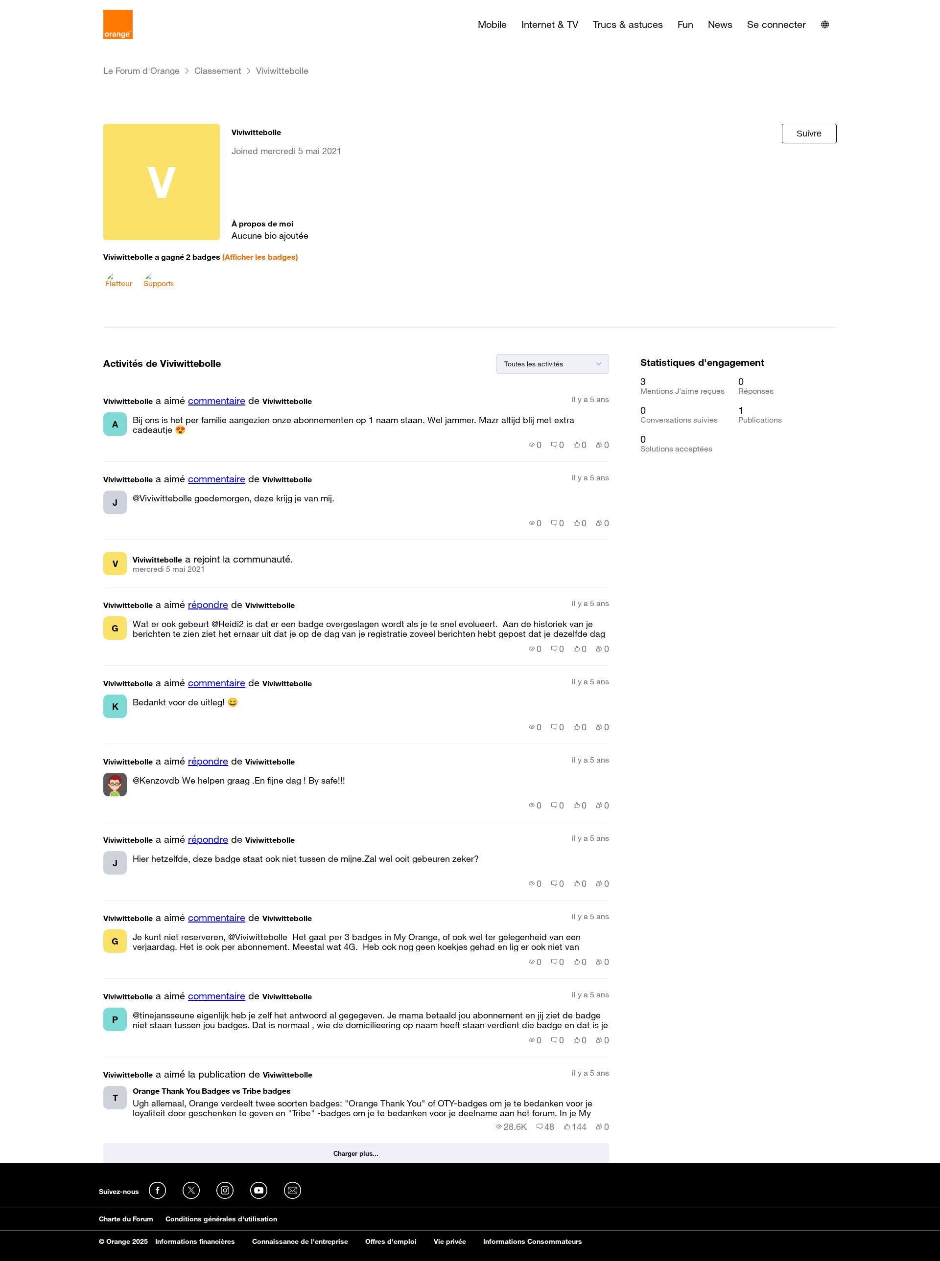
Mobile (492, 24)
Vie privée (450, 1241)
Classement (217, 71)
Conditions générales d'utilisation (221, 1219)
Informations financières (195, 1241)
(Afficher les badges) (260, 257)
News (720, 24)
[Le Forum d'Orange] (118, 24)
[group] (535, 445)
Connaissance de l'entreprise (300, 1241)
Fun (685, 24)
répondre (208, 604)
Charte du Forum (126, 1219)
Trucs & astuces (628, 24)
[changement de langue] (825, 24)
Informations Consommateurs (532, 1241)
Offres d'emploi (391, 1241)
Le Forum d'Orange (141, 71)
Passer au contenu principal (52, 7)
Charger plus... (355, 1153)
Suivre (809, 133)
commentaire (216, 400)
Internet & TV (549, 24)
